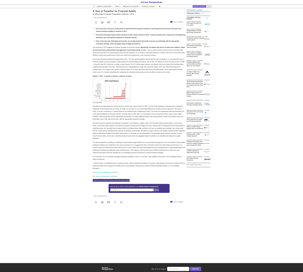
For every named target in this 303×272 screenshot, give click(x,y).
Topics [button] (117, 6)
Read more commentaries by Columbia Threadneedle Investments (111, 180)
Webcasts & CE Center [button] (131, 6)
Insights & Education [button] (104, 6)
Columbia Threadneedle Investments (116, 14)
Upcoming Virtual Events (194, 18)
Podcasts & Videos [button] (148, 6)
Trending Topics (193, 13)
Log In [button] (209, 6)
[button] (96, 22)
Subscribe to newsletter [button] (199, 6)
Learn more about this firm (100, 17)
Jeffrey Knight (99, 14)
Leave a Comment (178, 22)
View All (202, 13)
